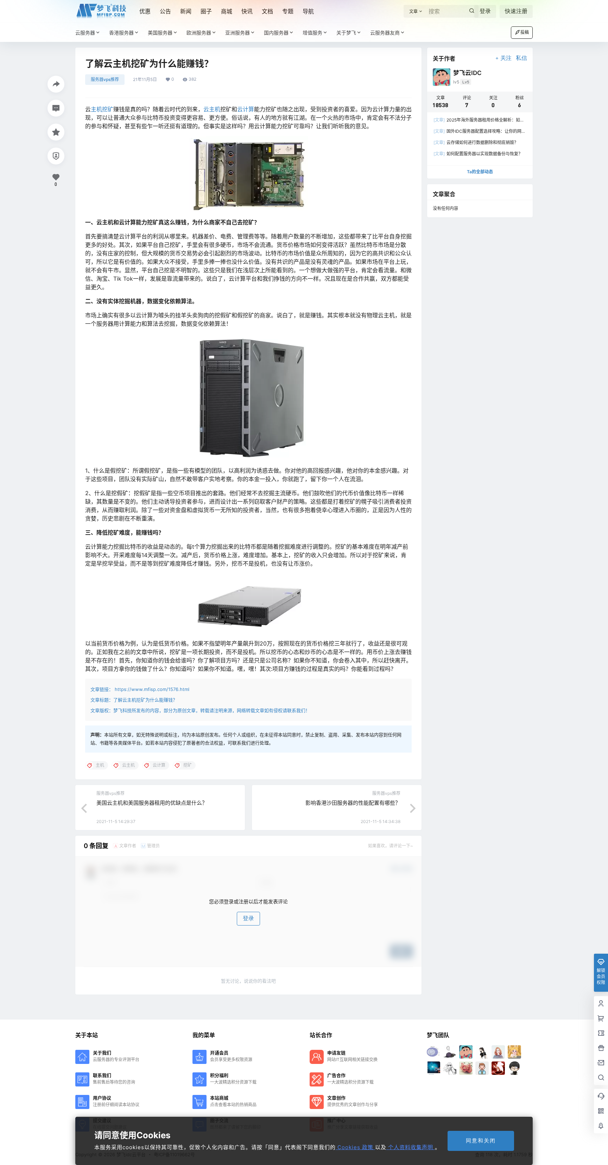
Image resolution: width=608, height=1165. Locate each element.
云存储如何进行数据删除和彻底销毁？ (475, 142)
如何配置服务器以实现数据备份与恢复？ (477, 153)
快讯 (247, 11)
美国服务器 (160, 33)
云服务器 (85, 33)
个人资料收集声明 (410, 1147)
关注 (506, 58)
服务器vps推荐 (105, 79)
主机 (96, 109)
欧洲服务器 (198, 33)
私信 (521, 58)
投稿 (524, 32)
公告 (165, 11)
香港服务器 (121, 33)
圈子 (206, 11)
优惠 (145, 11)
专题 (287, 11)
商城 (226, 11)
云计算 (245, 109)
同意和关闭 (481, 1141)
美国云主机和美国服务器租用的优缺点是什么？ (151, 802)
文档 (267, 11)
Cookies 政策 (355, 1147)
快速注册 (516, 11)
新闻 (185, 11)
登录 (485, 11)
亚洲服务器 (237, 33)
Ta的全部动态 (480, 171)
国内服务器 (276, 33)
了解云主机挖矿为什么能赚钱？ (145, 700)
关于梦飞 (346, 33)
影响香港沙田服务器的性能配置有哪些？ (352, 802)
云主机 (211, 109)
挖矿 (107, 109)
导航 (308, 11)
